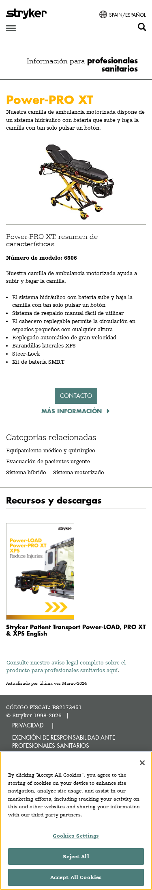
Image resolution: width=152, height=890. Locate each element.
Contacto (76, 395)
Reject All (76, 856)
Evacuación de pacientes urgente (48, 461)
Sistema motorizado (78, 472)
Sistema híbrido (26, 472)
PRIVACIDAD (27, 725)
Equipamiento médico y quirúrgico (50, 450)
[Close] (142, 763)
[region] (76, 820)
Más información (72, 411)
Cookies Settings (76, 836)
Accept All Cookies (76, 877)
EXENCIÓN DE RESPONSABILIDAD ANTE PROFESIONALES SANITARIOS (63, 741)
